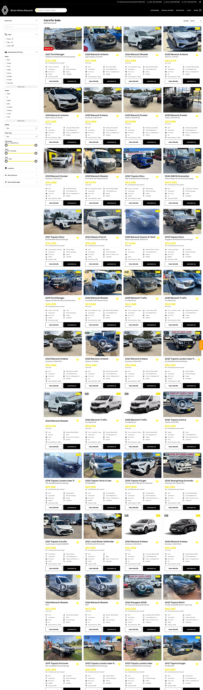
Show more (21, 87)
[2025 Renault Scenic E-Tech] (143, 221)
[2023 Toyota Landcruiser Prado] (103, 648)
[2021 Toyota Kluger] (182, 648)
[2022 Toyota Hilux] (143, 160)
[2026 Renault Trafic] (103, 404)
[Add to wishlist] (79, 55)
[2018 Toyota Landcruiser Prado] (63, 465)
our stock (180, 10)
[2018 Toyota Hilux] (182, 221)
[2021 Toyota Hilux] (63, 221)
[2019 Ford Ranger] (63, 282)
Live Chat (201, 345)
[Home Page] (5, 10)
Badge (7, 124)
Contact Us (71, 81)
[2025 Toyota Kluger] (143, 465)
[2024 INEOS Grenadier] (182, 160)
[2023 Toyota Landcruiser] (143, 648)
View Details (54, 81)
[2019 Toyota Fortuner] (63, 648)
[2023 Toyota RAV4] (182, 587)
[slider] (6, 145)
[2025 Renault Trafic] (143, 282)
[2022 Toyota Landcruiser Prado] (182, 343)
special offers (167, 10)
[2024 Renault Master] (143, 39)
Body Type (8, 133)
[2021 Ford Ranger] (63, 39)
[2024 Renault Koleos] (63, 343)
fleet (189, 10)
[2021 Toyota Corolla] (63, 526)
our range (155, 10)
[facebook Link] (200, 2)
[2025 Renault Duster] (143, 99)
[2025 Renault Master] (103, 160)
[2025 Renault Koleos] (103, 99)
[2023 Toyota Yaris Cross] (103, 465)
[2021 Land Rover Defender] (103, 526)
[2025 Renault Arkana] (103, 39)
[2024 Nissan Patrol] (103, 221)
